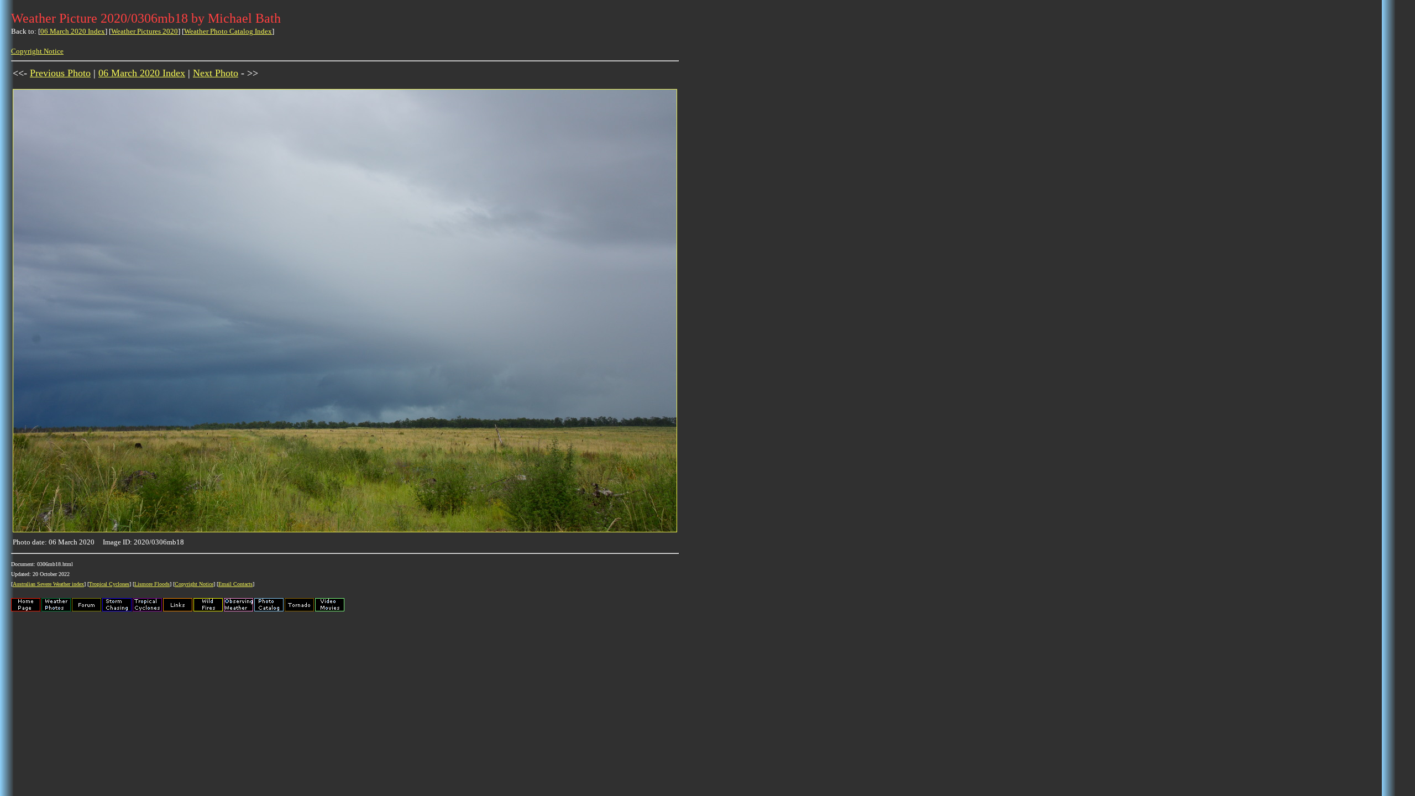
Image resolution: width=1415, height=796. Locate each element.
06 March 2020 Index (72, 31)
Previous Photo (60, 72)
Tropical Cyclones (109, 584)
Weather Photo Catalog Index (228, 31)
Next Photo (215, 72)
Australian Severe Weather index (48, 584)
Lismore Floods (152, 584)
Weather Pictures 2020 (144, 31)
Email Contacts (235, 584)
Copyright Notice (37, 51)
